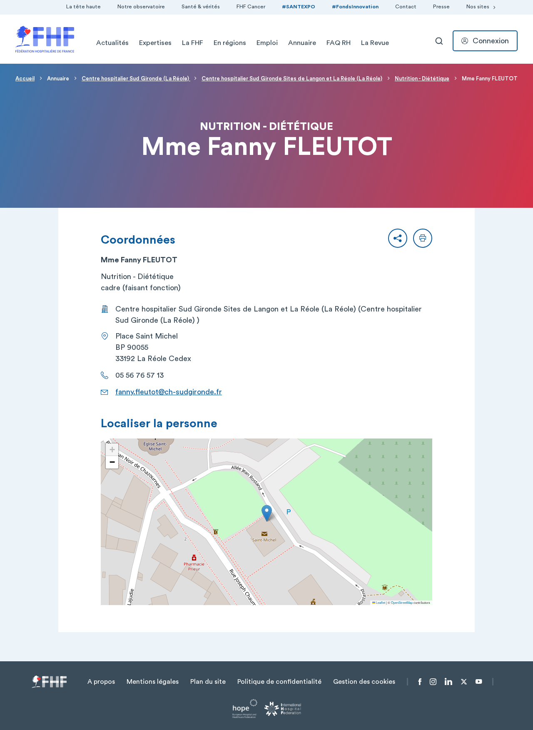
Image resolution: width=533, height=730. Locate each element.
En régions (230, 43)
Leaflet (380, 602)
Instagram (433, 681)
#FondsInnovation (355, 6)
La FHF (192, 43)
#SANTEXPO (298, 6)
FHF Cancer (251, 6)
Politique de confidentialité (279, 681)
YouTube (478, 681)
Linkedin (448, 681)
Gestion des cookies (364, 681)
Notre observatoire (141, 6)
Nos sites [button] (477, 6)
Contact (405, 6)
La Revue (375, 43)
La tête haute (83, 6)
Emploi (267, 43)
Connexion (491, 41)
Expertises (155, 43)
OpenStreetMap (402, 602)
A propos (101, 681)
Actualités (112, 43)
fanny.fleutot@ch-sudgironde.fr (168, 392)
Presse (441, 6)
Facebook (419, 681)
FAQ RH (338, 43)
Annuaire (302, 43)
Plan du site (208, 681)
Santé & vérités (201, 6)
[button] (397, 238)
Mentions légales (153, 681)
